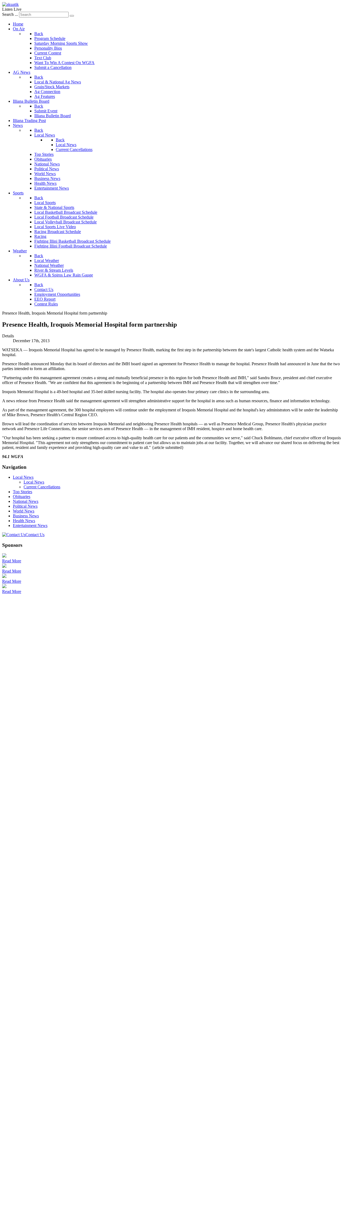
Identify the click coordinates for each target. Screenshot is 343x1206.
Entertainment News (30, 525)
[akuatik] (10, 4)
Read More (11, 561)
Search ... (10, 14)
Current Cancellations (42, 487)
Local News (23, 477)
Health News (24, 520)
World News (23, 511)
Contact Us (34, 534)
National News (25, 501)
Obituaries (21, 496)
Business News (26, 516)
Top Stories (22, 491)
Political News (25, 506)
